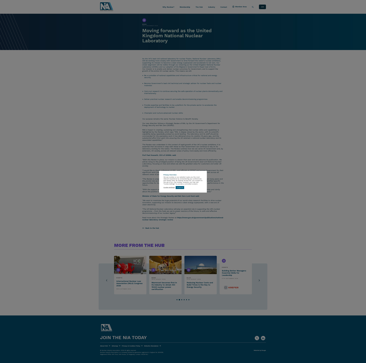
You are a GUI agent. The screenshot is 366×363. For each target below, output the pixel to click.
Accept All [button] (180, 187)
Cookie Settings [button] (169, 187)
